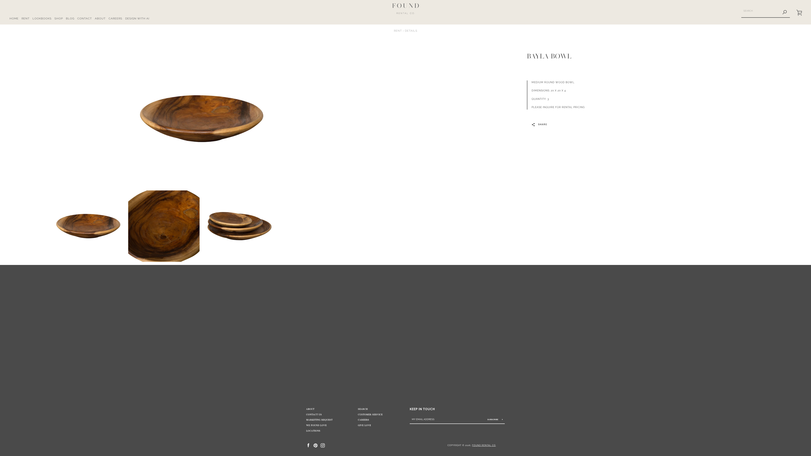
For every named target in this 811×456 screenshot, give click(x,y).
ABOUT (100, 18)
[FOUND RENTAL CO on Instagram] (323, 445)
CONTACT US (314, 414)
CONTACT (84, 18)
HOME (14, 18)
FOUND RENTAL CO (484, 445)
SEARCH (363, 409)
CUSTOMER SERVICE (370, 414)
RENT (26, 18)
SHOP (58, 18)
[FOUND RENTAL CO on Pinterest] (315, 445)
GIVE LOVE (364, 425)
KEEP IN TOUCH (422, 409)
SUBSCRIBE (493, 419)
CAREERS (115, 18)
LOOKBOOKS (42, 18)
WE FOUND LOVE (316, 425)
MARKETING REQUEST (319, 420)
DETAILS (411, 30)
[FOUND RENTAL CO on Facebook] (308, 445)
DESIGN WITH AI (137, 18)
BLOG (70, 18)
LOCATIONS (313, 431)
